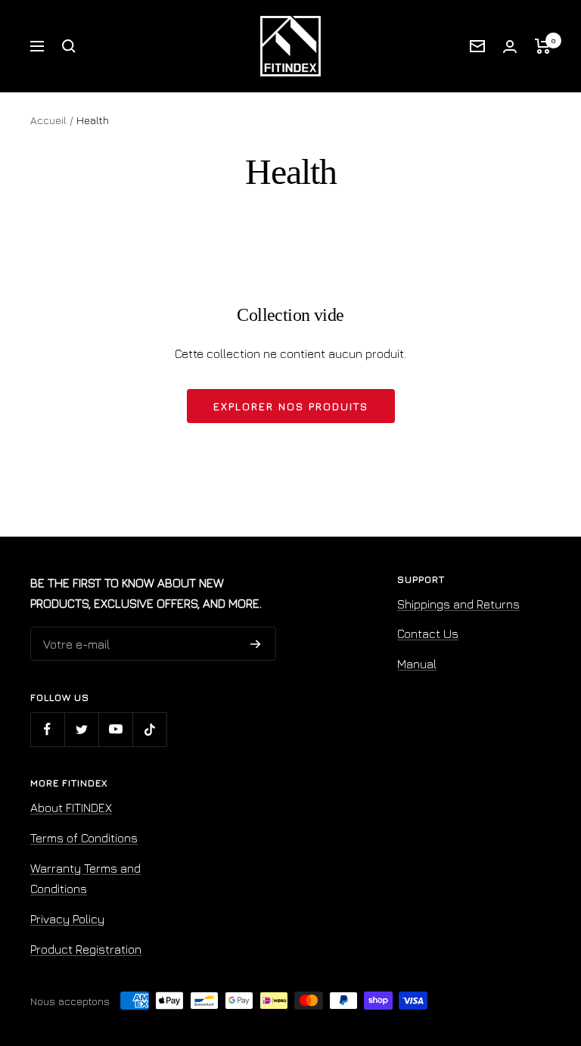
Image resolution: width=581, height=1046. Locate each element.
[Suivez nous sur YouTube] (115, 729)
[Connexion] (510, 46)
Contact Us (427, 633)
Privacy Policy (67, 919)
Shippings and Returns (458, 604)
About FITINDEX (71, 807)
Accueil (48, 120)
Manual (417, 664)
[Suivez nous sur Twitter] (81, 729)
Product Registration (85, 949)
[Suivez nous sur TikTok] (149, 729)
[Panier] (543, 46)
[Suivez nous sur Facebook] (47, 729)
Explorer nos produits (290, 406)
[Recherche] (69, 46)
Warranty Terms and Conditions (85, 878)
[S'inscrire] (255, 644)
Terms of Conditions (84, 838)
